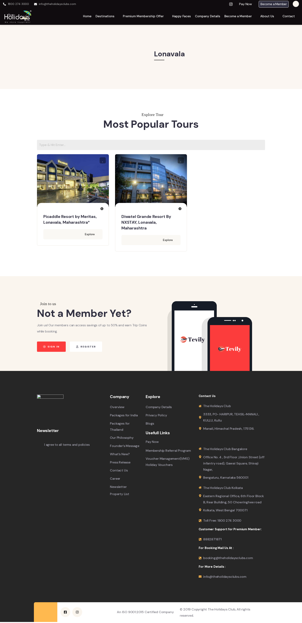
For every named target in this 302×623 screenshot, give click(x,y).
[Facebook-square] (65, 612)
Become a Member (274, 4)
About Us (267, 16)
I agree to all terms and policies (67, 445)
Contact (288, 16)
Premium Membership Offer (143, 16)
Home (87, 16)
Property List (119, 494)
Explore (90, 234)
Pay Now (245, 4)
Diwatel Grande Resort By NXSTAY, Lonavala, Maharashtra (146, 222)
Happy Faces (181, 16)
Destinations (105, 16)
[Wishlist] (103, 160)
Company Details (207, 16)
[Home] (18, 16)
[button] (247, 4)
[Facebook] (222, 4)
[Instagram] (231, 4)
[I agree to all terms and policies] (39, 445)
